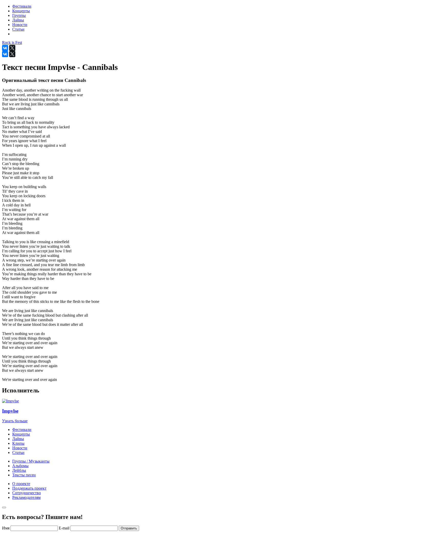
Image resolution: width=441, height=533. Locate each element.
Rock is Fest (12, 42)
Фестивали (21, 429)
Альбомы (20, 466)
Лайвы (18, 439)
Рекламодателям (26, 497)
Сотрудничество (26, 493)
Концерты (21, 434)
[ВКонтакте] (5, 48)
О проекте (21, 483)
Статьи (18, 452)
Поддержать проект (29, 488)
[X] (12, 48)
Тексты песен (24, 475)
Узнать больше (15, 421)
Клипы (18, 443)
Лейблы (19, 470)
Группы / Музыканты (31, 461)
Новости (19, 448)
